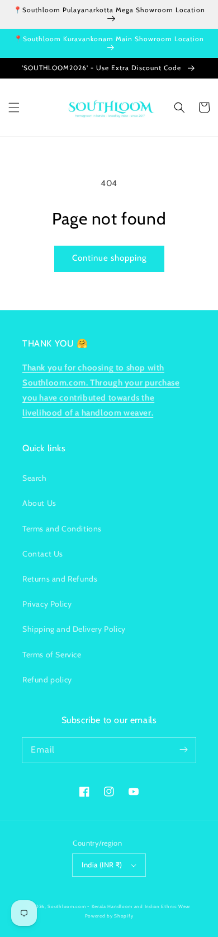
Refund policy (47, 680)
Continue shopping (109, 258)
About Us (39, 503)
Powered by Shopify (109, 916)
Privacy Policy (47, 604)
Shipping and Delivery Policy (74, 629)
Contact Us (42, 554)
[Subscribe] (183, 750)
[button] (14, 107)
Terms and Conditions (62, 529)
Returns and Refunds (59, 579)
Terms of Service (52, 655)
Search (34, 478)
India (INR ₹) (102, 864)
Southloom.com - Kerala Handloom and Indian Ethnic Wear (119, 906)
